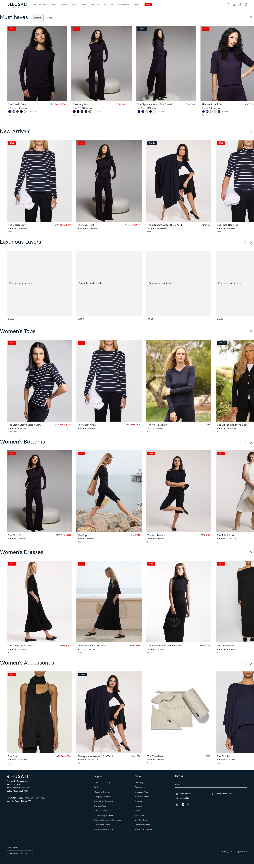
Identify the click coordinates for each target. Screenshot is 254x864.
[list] (127, 71)
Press (137, 811)
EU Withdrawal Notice (103, 830)
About (138, 776)
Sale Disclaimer (101, 811)
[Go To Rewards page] (234, 4)
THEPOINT (139, 816)
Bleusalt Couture (142, 797)
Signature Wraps (142, 792)
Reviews (138, 806)
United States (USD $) (18, 853)
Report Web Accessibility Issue (107, 820)
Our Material (140, 787)
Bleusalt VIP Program (103, 802)
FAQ (96, 787)
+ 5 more (32, 111)
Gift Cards (139, 802)
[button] (228, 4)
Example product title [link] (20, 283)
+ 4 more (161, 111)
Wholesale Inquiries (143, 830)
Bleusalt (231, 852)
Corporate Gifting (142, 825)
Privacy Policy (100, 806)
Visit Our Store (141, 820)
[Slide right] (251, 18)
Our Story (139, 783)
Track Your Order (102, 825)
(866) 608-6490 (37, 798)
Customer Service (102, 792)
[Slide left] (245, 18)
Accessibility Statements (104, 816)
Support (99, 776)
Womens (37, 17)
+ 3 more (96, 111)
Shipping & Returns (102, 797)
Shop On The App (102, 783)
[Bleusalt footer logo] (18, 777)
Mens (49, 17)
